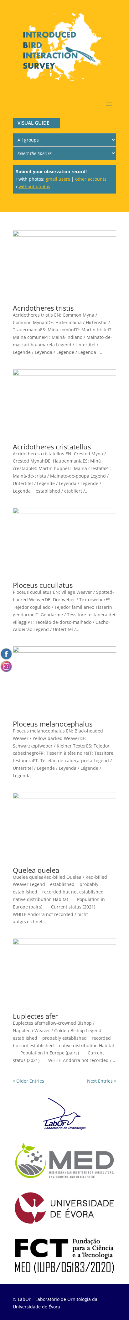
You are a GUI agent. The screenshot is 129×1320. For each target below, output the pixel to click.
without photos (34, 186)
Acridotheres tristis (43, 308)
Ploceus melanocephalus (52, 723)
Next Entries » (101, 1081)
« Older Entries (28, 1081)
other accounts (90, 179)
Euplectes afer (35, 1016)
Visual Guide (33, 123)
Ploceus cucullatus (43, 585)
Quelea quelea (36, 870)
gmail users (58, 179)
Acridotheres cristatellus (52, 446)
